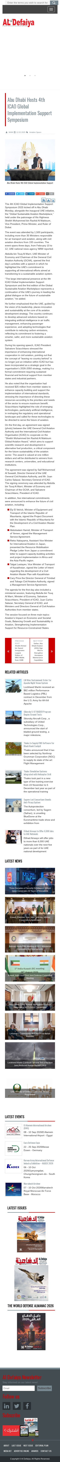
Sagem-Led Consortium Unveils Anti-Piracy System (37, 801)
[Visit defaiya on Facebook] (10, 192)
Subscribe (20, 1427)
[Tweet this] (20, 192)
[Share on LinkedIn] (30, 192)
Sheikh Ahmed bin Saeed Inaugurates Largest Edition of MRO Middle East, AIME (20, 653)
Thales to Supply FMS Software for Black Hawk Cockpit (39, 744)
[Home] (18, 22)
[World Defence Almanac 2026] (31, 1331)
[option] (29, 50)
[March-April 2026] (31, 1235)
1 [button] (25, 75)
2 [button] (30, 75)
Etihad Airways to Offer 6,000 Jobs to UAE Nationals (39, 832)
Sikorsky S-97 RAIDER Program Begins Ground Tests (37, 713)
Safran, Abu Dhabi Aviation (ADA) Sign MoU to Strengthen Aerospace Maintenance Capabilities (37, 652)
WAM (10, 132)
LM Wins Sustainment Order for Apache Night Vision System (37, 681)
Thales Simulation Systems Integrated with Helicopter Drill (37, 772)
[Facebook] (27, 1406)
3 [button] (35, 75)
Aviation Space (35, 132)
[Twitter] (17, 1406)
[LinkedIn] (6, 1406)
